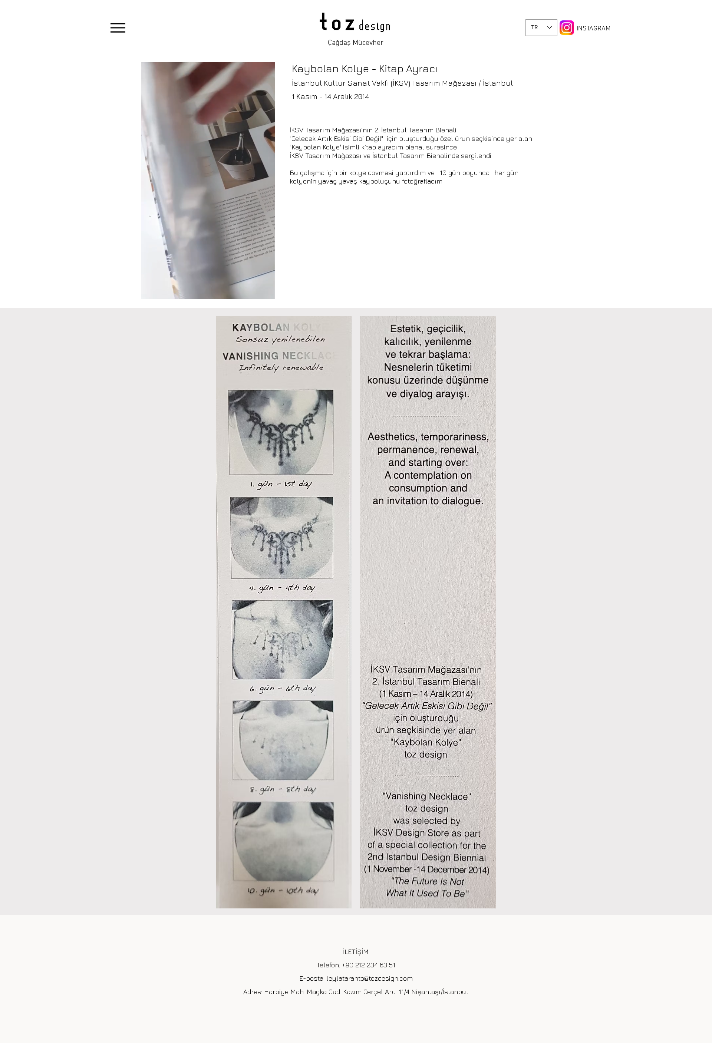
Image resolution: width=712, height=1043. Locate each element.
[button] (265, 291)
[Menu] (117, 27)
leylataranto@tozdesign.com (369, 978)
